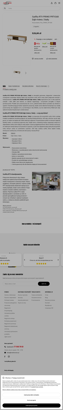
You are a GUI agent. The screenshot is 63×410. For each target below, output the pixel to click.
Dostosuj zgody (31, 400)
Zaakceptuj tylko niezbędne (31, 395)
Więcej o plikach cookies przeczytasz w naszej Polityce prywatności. (19, 389)
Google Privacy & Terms (37, 387)
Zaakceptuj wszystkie (31, 405)
